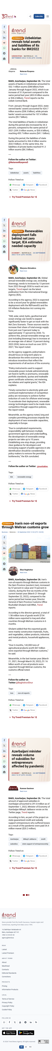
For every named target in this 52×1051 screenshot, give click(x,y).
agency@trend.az (8, 938)
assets (26, 173)
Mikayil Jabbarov (29, 839)
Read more (23, 74)
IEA (11, 477)
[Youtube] (20, 1022)
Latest (4, 949)
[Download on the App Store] (9, 1032)
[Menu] (47, 16)
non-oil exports (24, 693)
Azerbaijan (14, 839)
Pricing (4, 986)
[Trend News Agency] (8, 915)
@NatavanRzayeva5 (18, 162)
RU (30, 1047)
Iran (11, 693)
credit (43, 839)
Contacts (5, 969)
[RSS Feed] (36, 1022)
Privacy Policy (7, 1002)
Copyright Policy (8, 1006)
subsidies (14, 844)
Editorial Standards (9, 973)
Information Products (10, 989)
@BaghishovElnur (24, 682)
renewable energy (24, 477)
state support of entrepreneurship (35, 844)
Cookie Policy (7, 1010)
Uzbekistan (14, 173)
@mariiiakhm (42, 466)
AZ (26, 1047)
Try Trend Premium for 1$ (24, 197)
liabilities (36, 173)
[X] (15, 1022)
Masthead (6, 966)
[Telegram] (25, 1022)
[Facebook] (9, 1022)
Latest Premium (8, 953)
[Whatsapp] (4, 1022)
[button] (4, 27)
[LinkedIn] (31, 1022)
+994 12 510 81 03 (8, 935)
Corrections (6, 977)
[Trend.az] (9, 16)
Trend (27, 98)
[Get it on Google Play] (26, 1032)
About (4, 962)
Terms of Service (8, 999)
